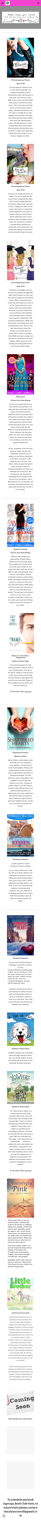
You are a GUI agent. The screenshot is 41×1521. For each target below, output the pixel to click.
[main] (20, 108)
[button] (2, 3)
